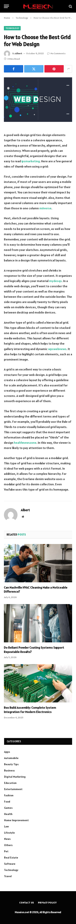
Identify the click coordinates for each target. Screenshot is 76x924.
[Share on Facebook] (13, 68)
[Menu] (6, 6)
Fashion (8, 795)
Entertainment (13, 789)
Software (9, 863)
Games (8, 808)
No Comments (57, 53)
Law (6, 826)
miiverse (45, 208)
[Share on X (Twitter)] (33, 68)
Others (8, 845)
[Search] (70, 6)
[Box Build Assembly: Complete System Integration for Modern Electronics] (38, 683)
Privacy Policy (47, 902)
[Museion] (38, 6)
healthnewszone (25, 443)
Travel (8, 876)
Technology (12, 28)
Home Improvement (16, 820)
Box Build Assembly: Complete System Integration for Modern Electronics (30, 710)
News (7, 839)
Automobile (11, 758)
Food (7, 801)
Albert (18, 53)
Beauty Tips (11, 764)
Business (9, 770)
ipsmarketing (30, 161)
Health (8, 814)
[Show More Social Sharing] (68, 68)
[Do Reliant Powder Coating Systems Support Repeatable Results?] (38, 623)
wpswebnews (57, 349)
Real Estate (11, 857)
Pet (6, 851)
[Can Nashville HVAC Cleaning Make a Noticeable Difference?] (38, 563)
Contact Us (26, 902)
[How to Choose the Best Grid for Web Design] (38, 99)
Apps (7, 752)
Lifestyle (9, 832)
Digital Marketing (15, 776)
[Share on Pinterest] (54, 68)
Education (10, 783)
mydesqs (55, 281)
